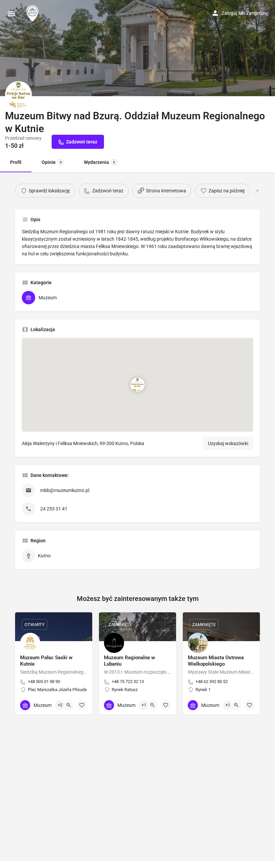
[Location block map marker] (137, 384)
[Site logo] (33, 13)
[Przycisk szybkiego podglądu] (68, 705)
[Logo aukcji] (18, 94)
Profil (15, 162)
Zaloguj (229, 13)
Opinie (52, 162)
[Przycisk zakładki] (81, 705)
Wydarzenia (99, 162)
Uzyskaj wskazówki (228, 443)
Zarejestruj (257, 13)
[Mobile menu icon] (11, 13)
